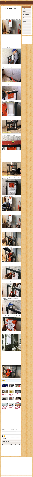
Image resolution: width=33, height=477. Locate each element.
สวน (23, 17)
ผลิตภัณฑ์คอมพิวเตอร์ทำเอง (26, 14)
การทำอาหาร (24, 21)
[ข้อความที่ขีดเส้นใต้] (4, 431)
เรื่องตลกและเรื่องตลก (25, 28)
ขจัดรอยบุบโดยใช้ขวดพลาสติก (5, 441)
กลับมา (4, 380)
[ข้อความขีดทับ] (5, 431)
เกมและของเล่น (24, 27)
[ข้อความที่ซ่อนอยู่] (12, 431)
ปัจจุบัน (24, 31)
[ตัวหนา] (2, 431)
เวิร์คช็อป (24, 22)
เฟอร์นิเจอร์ (24, 25)
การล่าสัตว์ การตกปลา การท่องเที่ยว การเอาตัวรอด (26, 19)
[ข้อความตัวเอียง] (3, 431)
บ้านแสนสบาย (24, 24)
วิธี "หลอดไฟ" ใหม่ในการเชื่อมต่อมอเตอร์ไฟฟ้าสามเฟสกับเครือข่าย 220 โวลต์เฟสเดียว (11, 444)
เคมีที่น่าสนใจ (24, 11)
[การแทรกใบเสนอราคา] (13, 431)
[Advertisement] (11, 13)
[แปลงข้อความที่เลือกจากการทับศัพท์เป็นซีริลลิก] (14, 431)
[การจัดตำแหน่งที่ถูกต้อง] (8, 431)
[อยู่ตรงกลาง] (7, 431)
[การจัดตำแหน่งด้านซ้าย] (6, 431)
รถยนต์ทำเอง (24, 8)
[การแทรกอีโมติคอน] (10, 431)
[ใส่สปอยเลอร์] (15, 431)
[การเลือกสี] (11, 431)
